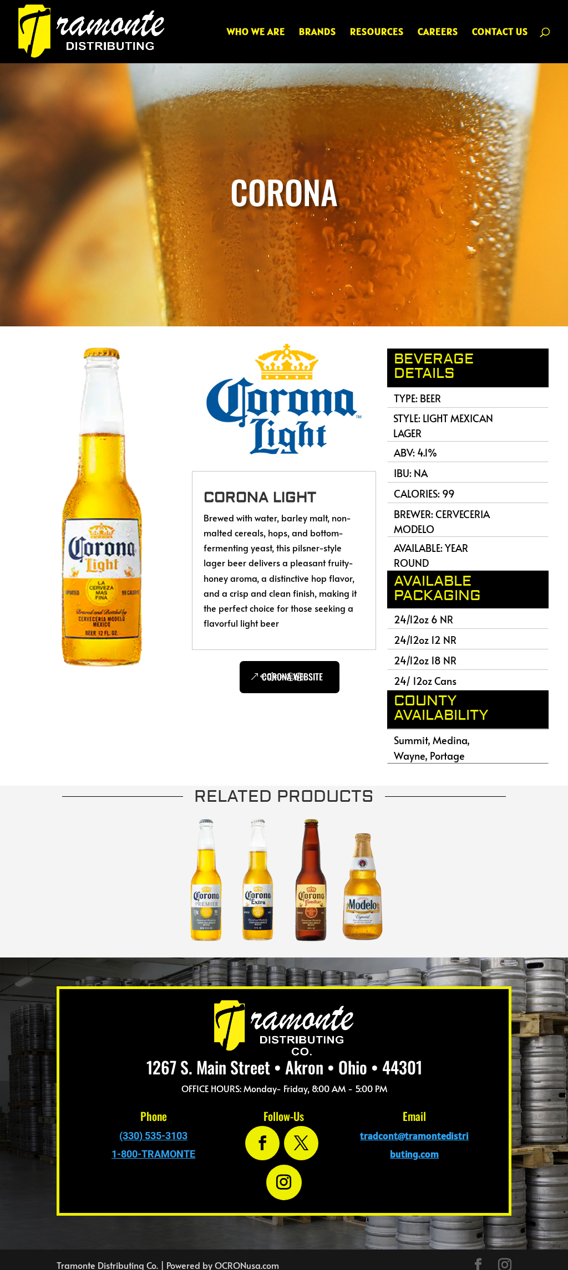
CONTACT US (500, 33)
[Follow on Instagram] (284, 1182)
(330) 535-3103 (153, 1135)
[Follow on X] (301, 1143)
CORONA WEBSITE (292, 676)
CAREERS (438, 33)
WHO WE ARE (256, 33)
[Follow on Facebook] (262, 1143)
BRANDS (317, 33)
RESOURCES (377, 33)
